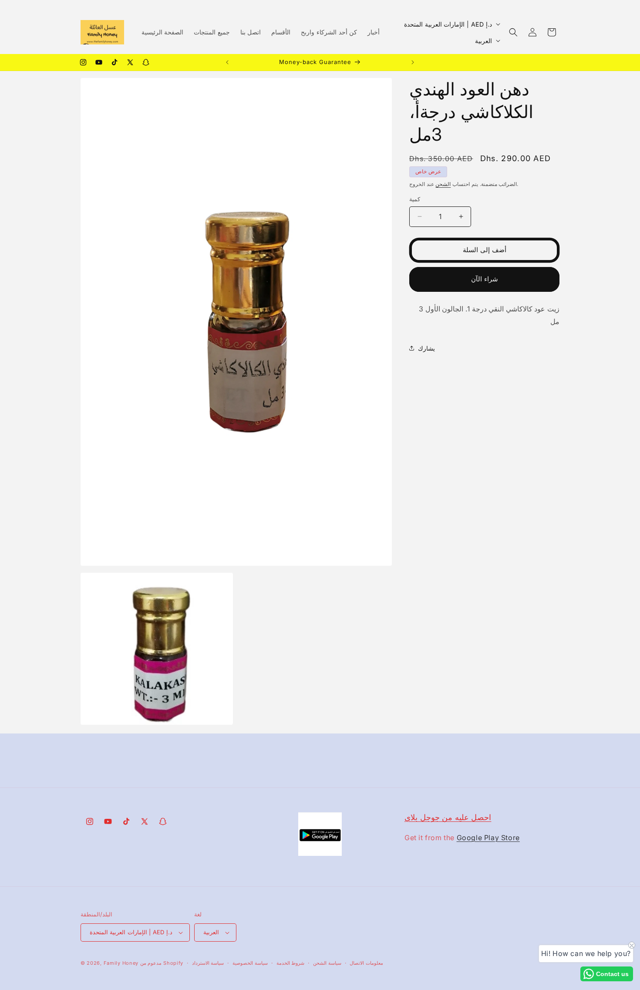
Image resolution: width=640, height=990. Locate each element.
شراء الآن (484, 279)
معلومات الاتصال (366, 963)
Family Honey (121, 963)
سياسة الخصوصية (250, 963)
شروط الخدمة (290, 963)
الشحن (443, 184)
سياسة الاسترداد (208, 963)
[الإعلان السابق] (227, 62)
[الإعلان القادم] (412, 62)
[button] (513, 32)
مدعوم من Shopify (161, 963)
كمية (414, 199)
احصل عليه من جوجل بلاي (447, 817)
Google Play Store (488, 837)
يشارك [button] (426, 348)
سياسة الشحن (327, 963)
